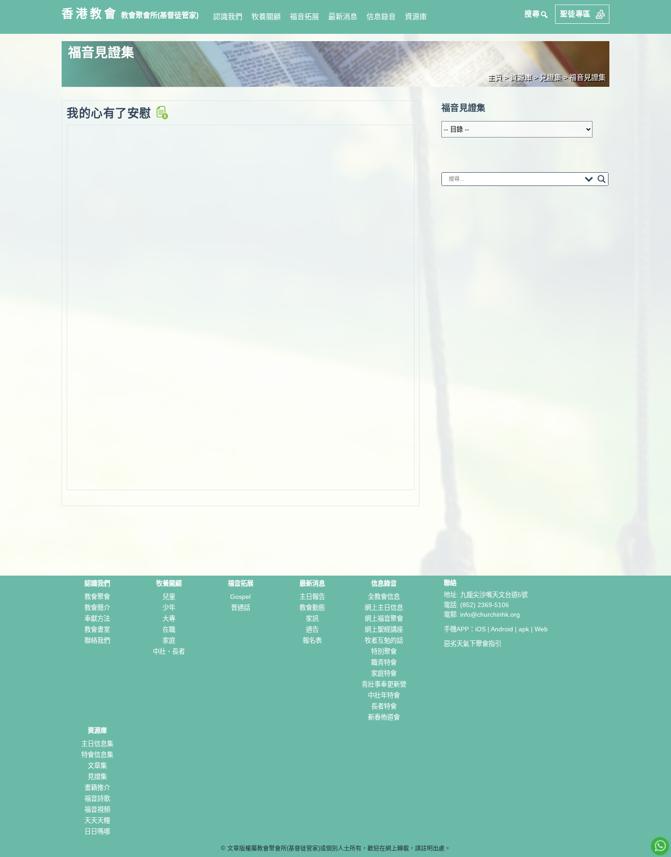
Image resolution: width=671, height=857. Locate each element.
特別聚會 (384, 651)
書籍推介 (97, 787)
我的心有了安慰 (111, 113)
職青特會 (384, 662)
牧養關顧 (266, 17)
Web (541, 629)
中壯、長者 (169, 651)
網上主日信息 (384, 607)
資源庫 (416, 17)
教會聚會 (97, 596)
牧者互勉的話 (384, 640)
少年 (169, 607)
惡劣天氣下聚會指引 (472, 643)
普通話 (240, 607)
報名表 (312, 640)
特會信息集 (97, 754)
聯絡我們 (97, 640)
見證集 (97, 776)
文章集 (97, 765)
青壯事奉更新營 (384, 684)
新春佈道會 (384, 717)
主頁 (495, 77)
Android (502, 629)
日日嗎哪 (97, 831)
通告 (312, 629)
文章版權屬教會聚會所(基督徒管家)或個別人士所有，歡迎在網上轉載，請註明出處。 (339, 848)
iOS (480, 629)
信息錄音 (381, 17)
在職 (169, 629)
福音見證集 (587, 77)
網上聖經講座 (384, 629)
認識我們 (227, 17)
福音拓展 (304, 17)
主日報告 (312, 596)
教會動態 (312, 607)
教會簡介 (97, 607)
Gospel (240, 596)
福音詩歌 (97, 798)
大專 (169, 618)
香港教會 (90, 13)
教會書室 (97, 629)
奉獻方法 (97, 618)
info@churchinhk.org (490, 614)
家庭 (169, 640)
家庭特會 (384, 673)
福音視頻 (97, 809)
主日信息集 (97, 743)
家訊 (312, 618)
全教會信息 (384, 596)
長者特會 (384, 706)
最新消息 (342, 17)
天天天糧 (97, 820)
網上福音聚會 (384, 618)
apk (524, 629)
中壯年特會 (384, 695)
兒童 (169, 596)
